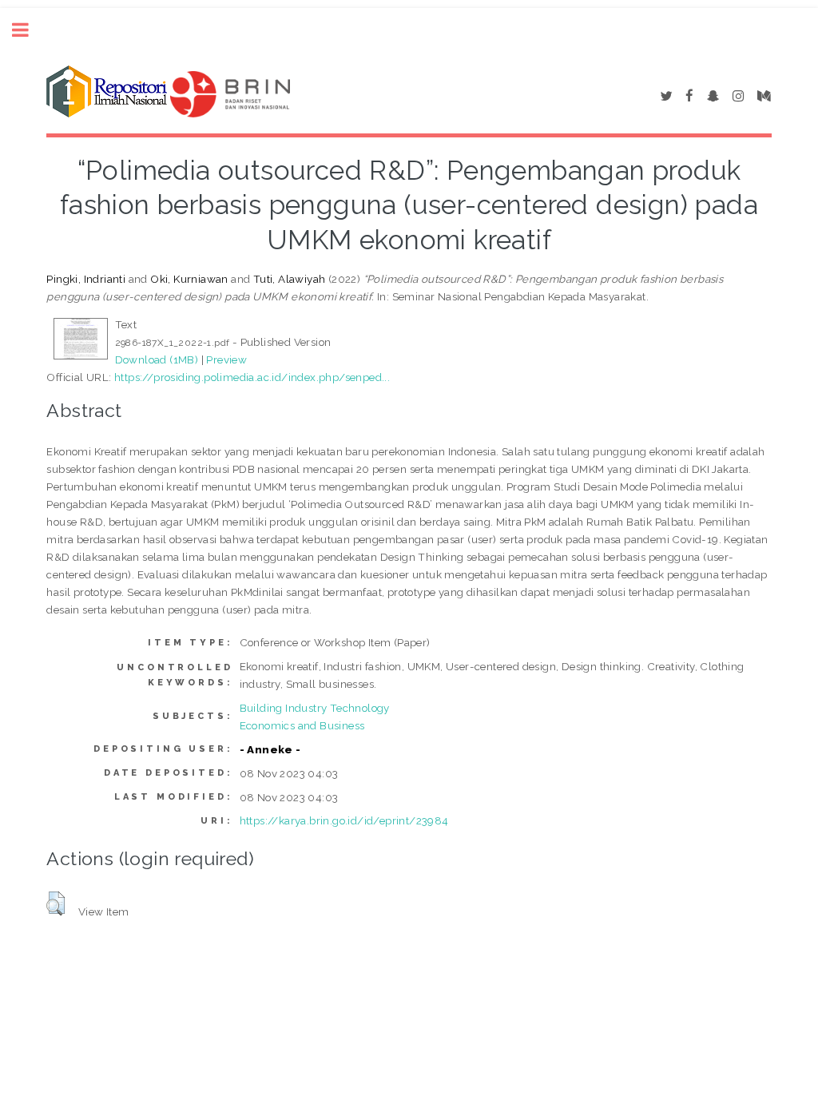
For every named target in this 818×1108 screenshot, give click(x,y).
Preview (226, 359)
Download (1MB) (157, 359)
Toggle (29, 30)
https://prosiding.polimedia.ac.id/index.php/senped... (252, 377)
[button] (55, 903)
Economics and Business (302, 725)
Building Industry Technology (315, 707)
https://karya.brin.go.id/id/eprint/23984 (344, 820)
